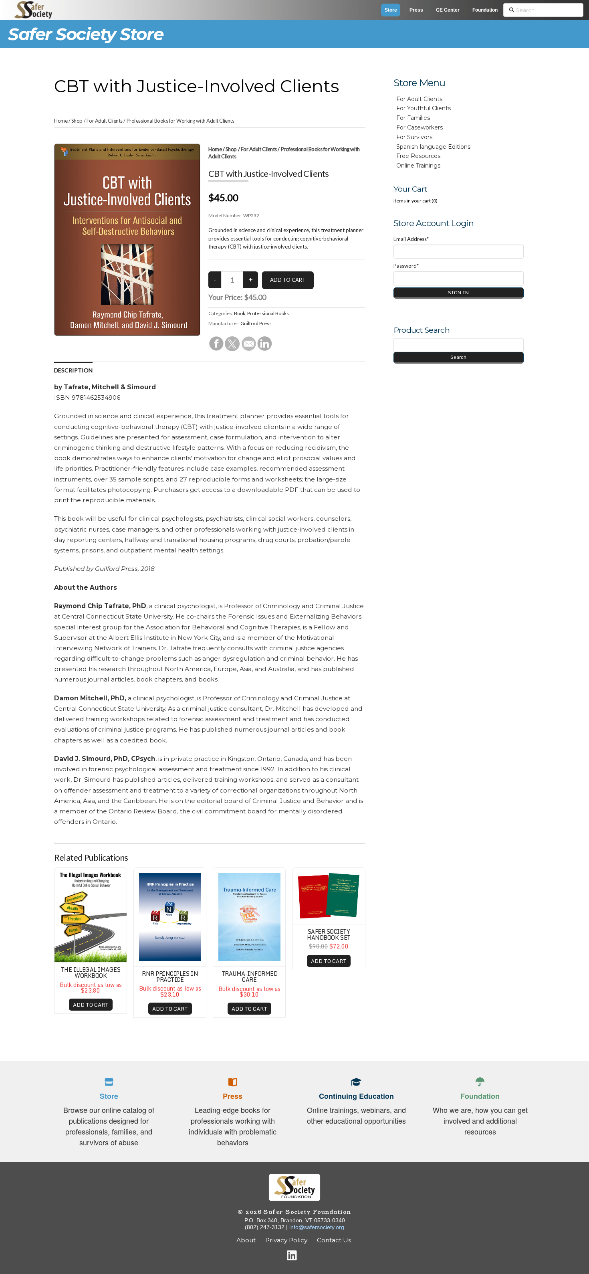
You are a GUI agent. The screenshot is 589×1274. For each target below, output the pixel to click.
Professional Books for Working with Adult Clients (180, 120)
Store (391, 10)
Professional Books (268, 313)
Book (239, 313)
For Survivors (414, 137)
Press (416, 10)
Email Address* (411, 239)
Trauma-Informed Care (250, 976)
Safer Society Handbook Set (328, 934)
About (246, 1240)
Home (60, 120)
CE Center (448, 10)
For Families (413, 117)
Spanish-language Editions (433, 146)
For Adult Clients (105, 120)
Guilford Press (256, 323)
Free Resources (418, 156)
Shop (77, 120)
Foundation (485, 10)
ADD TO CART (91, 1004)
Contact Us (335, 1240)
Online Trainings (418, 165)
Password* (406, 266)
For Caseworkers (419, 127)
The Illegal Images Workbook (90, 972)
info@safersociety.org (316, 1227)
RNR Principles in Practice (170, 976)
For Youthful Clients (423, 108)
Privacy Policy (286, 1240)
